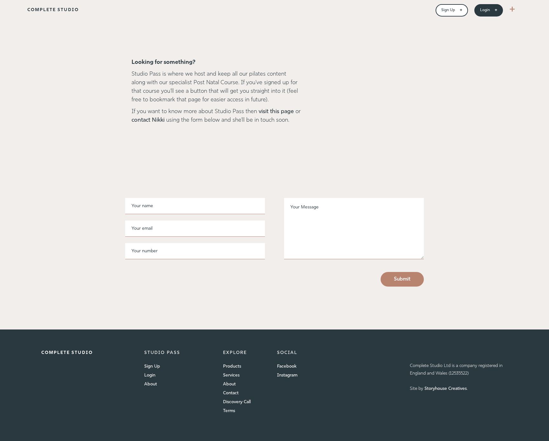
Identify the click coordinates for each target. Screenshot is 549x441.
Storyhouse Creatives (445, 388)
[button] (512, 10)
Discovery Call (237, 402)
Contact (231, 393)
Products (232, 366)
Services (231, 375)
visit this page (276, 112)
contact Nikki (149, 120)
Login (149, 375)
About (150, 384)
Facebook (286, 366)
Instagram (287, 375)
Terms (229, 411)
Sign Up (152, 366)
